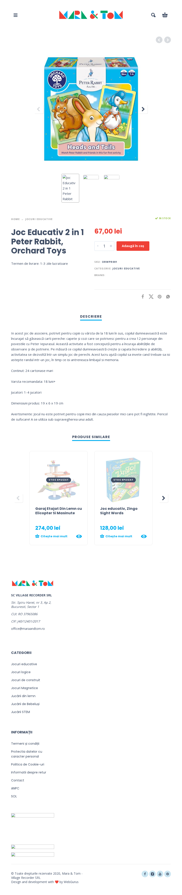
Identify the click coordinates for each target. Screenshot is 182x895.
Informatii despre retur (28, 772)
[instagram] (152, 874)
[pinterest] (167, 874)
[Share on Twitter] (150, 296)
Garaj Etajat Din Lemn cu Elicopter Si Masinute (58, 511)
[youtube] (160, 874)
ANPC (15, 788)
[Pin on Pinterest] (158, 296)
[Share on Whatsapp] (166, 296)
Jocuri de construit (25, 680)
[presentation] (38, 109)
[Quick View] (79, 536)
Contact (17, 780)
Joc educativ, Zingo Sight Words (119, 511)
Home (15, 219)
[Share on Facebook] (141, 296)
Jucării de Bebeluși (25, 704)
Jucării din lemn (23, 696)
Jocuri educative (39, 219)
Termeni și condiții (25, 743)
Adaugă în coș (133, 246)
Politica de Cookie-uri (27, 764)
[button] (15, 15)
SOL (14, 796)
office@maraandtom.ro (28, 628)
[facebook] (145, 874)
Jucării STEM (20, 712)
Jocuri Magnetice (24, 688)
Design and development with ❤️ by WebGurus (45, 882)
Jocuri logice (21, 672)
